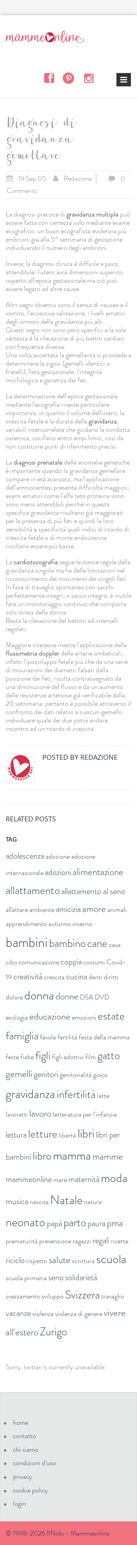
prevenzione (55, 1241)
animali (117, 910)
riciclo (15, 1260)
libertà (67, 1135)
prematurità (22, 1241)
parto (75, 1222)
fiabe (27, 1057)
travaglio (112, 1296)
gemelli (19, 1074)
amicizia (68, 909)
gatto (108, 1055)
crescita (54, 977)
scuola (111, 1259)
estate (111, 1016)
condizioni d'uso (34, 1463)
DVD (102, 997)
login (19, 1503)
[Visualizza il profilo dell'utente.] (20, 768)
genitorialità (76, 1075)
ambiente (41, 910)
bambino (67, 943)
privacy (22, 1476)
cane (97, 943)
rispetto (36, 1261)
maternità (83, 1179)
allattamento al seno (93, 891)
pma (115, 1223)
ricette (119, 1241)
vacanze (18, 1313)
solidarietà (81, 1277)
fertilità (67, 1037)
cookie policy (30, 1490)
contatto (24, 1436)
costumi (94, 962)
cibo (11, 962)
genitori (46, 1074)
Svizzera (82, 1295)
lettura (16, 1135)
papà (54, 1223)
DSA (86, 997)
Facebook (49, 78)
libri (86, 1133)
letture (42, 1134)
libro (42, 1156)
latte (103, 1096)
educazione (49, 1016)
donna (39, 995)
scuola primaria (26, 1278)
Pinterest (69, 78)
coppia (71, 961)
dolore (14, 997)
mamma (72, 1155)
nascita (39, 1202)
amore (94, 909)
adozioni (58, 872)
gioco (100, 1075)
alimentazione (98, 872)
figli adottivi (68, 1057)
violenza (43, 1314)
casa (115, 945)
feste (12, 1057)
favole (48, 1037)
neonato (25, 1222)
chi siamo (25, 1449)
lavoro (40, 1113)
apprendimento (26, 924)
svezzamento (23, 1296)
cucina (76, 976)
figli (43, 1055)
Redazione (78, 178)
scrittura (83, 1261)
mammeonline (29, 1179)
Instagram (88, 77)
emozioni (84, 1017)
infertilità (76, 1094)
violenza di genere (78, 1314)
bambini (27, 942)
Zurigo (53, 1332)
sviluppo (52, 1296)
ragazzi (82, 1241)
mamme (107, 1156)
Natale (66, 1200)
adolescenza (25, 856)
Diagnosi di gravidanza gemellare (40, 141)
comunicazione (39, 962)
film (90, 1057)
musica (17, 1201)
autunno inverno (70, 924)
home (20, 1422)
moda (114, 1178)
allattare (17, 910)
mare (60, 1180)
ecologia (17, 1017)
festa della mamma (104, 1037)
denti (95, 977)
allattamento (33, 890)
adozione (58, 856)
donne (67, 996)
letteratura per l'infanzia (85, 1114)
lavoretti (17, 1114)
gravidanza (30, 1094)
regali (100, 1240)
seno (56, 1277)
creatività (27, 976)
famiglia (22, 1036)
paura (96, 1223)
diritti (111, 977)
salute (59, 1260)
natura (93, 1202)
